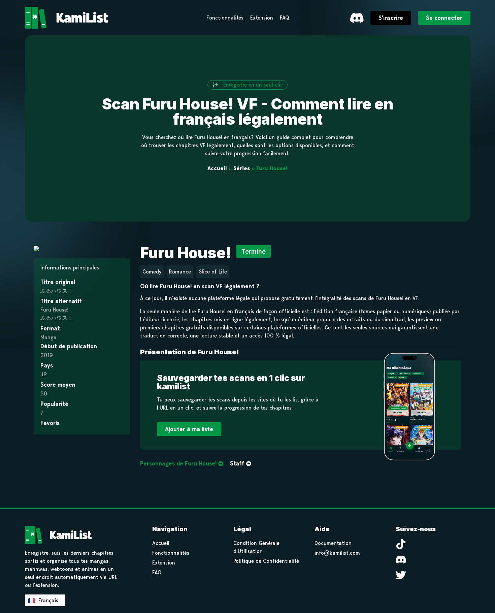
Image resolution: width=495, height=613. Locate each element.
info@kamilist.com (337, 553)
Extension (163, 562)
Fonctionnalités (170, 553)
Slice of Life (213, 271)
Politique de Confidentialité (266, 561)
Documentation (333, 543)
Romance (180, 271)
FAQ (156, 572)
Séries (241, 168)
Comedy (151, 271)
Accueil (217, 168)
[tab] (181, 463)
